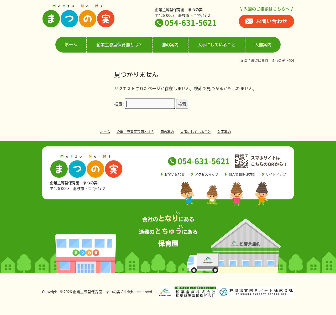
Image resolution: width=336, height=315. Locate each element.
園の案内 (170, 45)
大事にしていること (216, 45)
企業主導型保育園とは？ (119, 45)
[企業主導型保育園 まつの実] (78, 26)
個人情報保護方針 (242, 174)
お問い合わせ (174, 174)
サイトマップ (276, 174)
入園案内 (263, 45)
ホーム (71, 45)
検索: (119, 104)
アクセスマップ (206, 174)
